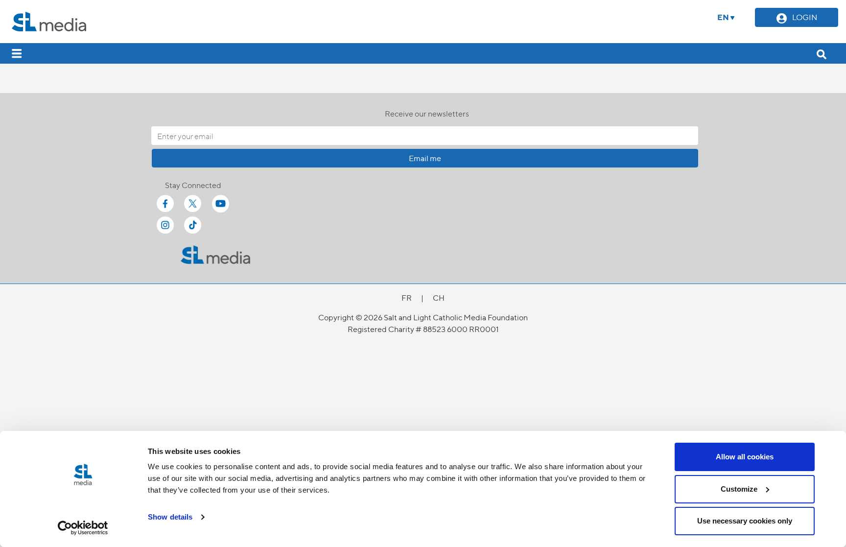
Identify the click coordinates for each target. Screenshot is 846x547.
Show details (170, 517)
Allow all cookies (745, 456)
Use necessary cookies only (744, 521)
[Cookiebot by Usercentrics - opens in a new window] (83, 528)
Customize (739, 489)
